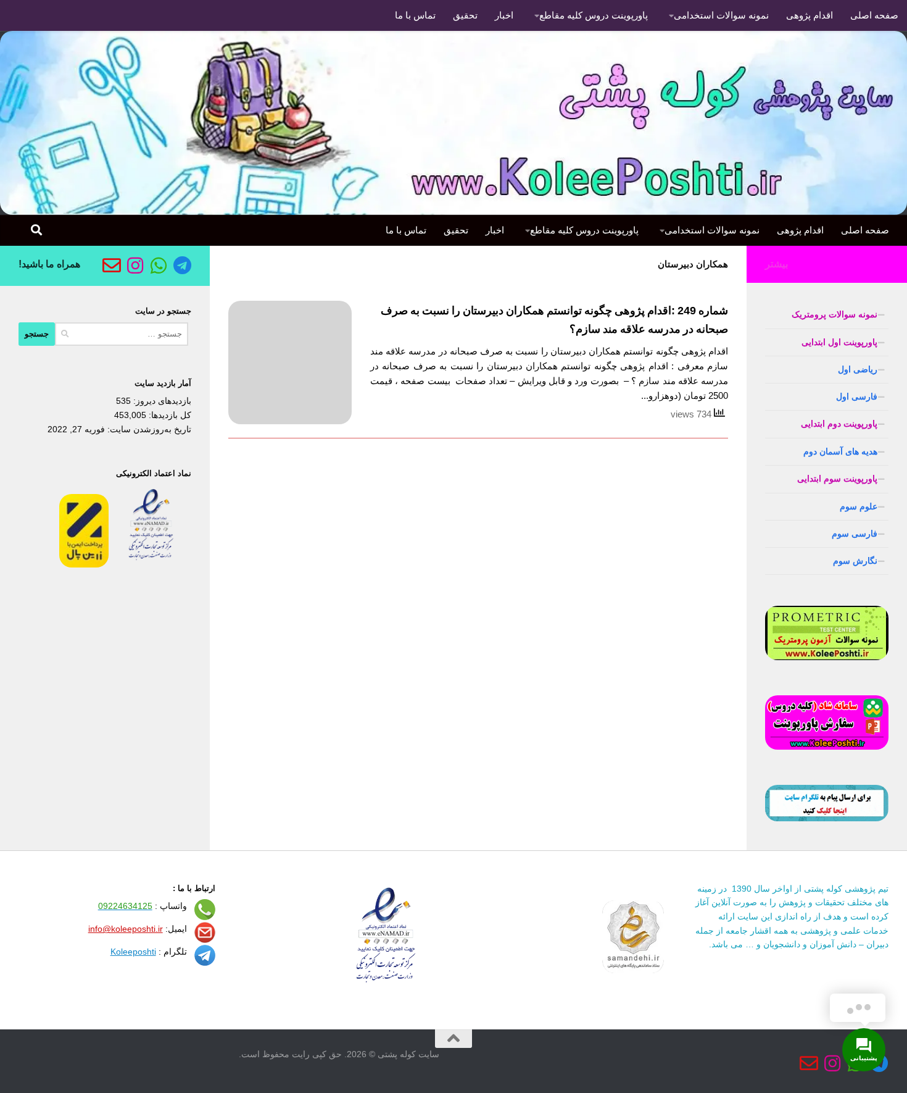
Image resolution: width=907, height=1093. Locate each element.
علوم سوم (858, 506)
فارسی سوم (854, 533)
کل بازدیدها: (168, 415)
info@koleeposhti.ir (125, 929)
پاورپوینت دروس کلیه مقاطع (593, 15)
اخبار (504, 15)
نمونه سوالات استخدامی (721, 15)
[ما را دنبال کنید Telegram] (182, 265)
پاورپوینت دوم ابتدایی (839, 424)
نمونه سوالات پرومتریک (834, 314)
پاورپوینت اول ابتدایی (839, 342)
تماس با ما (415, 15)
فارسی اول (856, 396)
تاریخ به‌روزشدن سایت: (148, 429)
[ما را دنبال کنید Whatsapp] (158, 265)
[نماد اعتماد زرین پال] (84, 564)
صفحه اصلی (874, 15)
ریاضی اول (857, 369)
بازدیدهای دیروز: (161, 401)
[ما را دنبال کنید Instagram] (135, 265)
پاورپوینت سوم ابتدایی (837, 479)
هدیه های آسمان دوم (840, 451)
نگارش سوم (855, 561)
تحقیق (465, 15)
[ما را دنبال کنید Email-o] (111, 265)
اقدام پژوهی (809, 15)
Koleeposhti (133, 952)
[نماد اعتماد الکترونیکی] (151, 564)
